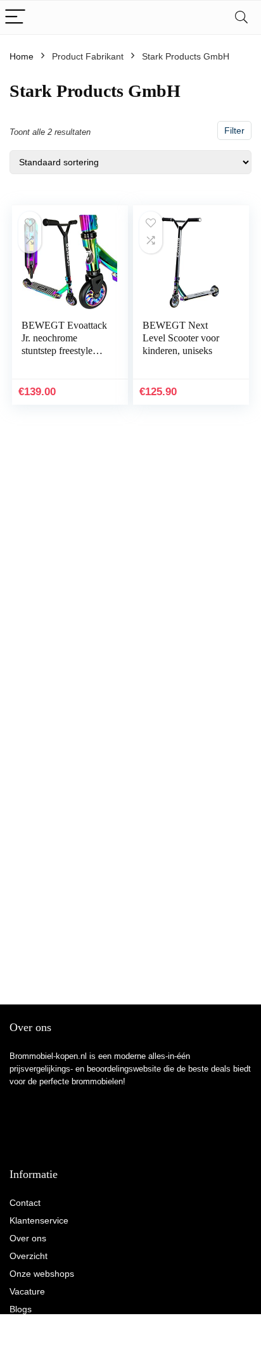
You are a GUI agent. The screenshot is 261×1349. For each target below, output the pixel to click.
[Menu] (15, 17)
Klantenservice (39, 1220)
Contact (25, 1203)
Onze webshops (42, 1274)
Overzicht (29, 1256)
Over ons (28, 1238)
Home (22, 56)
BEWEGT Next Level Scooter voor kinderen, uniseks (181, 338)
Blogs (21, 1309)
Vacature (27, 1291)
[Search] (241, 17)
